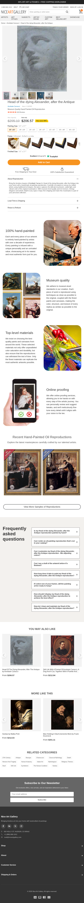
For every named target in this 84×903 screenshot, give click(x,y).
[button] (4, 58)
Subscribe (42, 800)
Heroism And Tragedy (9, 762)
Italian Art (40, 762)
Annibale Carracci (13, 23)
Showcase (75, 17)
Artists (4, 17)
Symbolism (24, 766)
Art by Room (36, 18)
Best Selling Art (61, 18)
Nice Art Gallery (14, 12)
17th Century (6, 757)
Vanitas (54, 766)
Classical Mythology (55, 757)
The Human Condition (40, 766)
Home (3, 23)
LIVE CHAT (25, 7)
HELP (16, 7)
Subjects (26, 17)
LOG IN (80, 7)
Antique (18, 757)
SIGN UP (73, 7)
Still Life (13, 766)
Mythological (52, 762)
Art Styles (14, 18)
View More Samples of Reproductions (42, 507)
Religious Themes (67, 762)
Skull (4, 766)
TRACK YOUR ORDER (60, 7)
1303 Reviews (20, 112)
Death (69, 757)
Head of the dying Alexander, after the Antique (37, 23)
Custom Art (48, 18)
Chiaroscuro (40, 757)
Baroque (28, 757)
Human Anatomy (26, 762)
